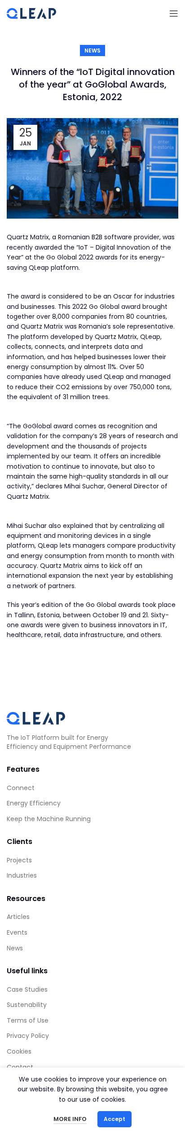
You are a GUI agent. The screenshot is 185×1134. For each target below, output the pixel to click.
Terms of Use (27, 1020)
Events (17, 932)
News (92, 50)
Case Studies (27, 989)
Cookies (19, 1051)
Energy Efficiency (34, 803)
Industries (22, 875)
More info (70, 1119)
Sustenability (27, 1004)
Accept (114, 1119)
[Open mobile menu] (174, 13)
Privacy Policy (28, 1035)
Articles (18, 916)
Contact (20, 1067)
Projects (19, 860)
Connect (21, 787)
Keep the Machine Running (49, 818)
